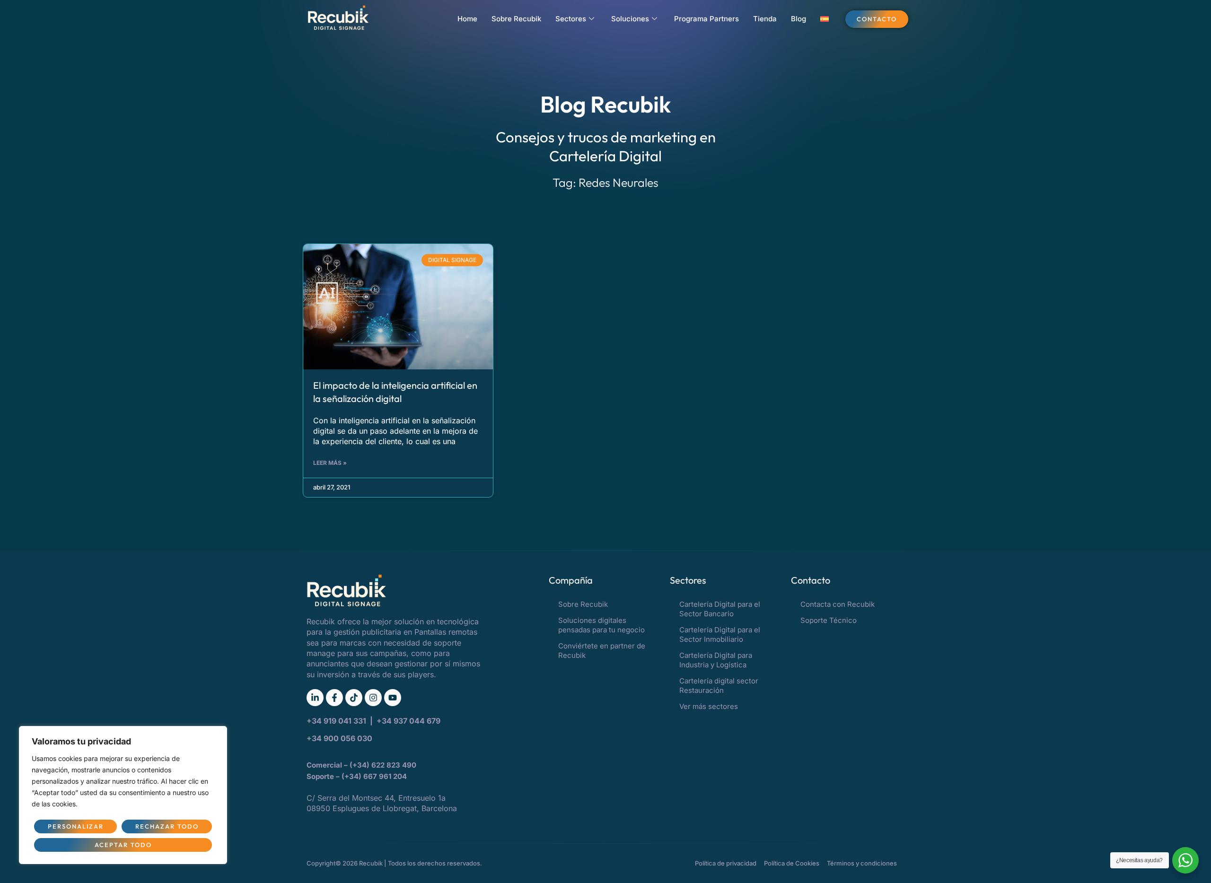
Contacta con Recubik (837, 604)
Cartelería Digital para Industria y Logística (715, 660)
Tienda (765, 18)
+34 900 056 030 (339, 738)
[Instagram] (373, 697)
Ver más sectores (708, 706)
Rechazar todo (167, 826)
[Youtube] (392, 697)
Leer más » (330, 462)
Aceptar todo (123, 844)
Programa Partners (706, 18)
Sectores (570, 18)
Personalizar (76, 826)
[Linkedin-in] (315, 697)
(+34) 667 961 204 (374, 776)
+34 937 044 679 (408, 721)
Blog (798, 18)
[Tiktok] (353, 697)
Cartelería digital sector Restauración (718, 685)
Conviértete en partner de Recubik (601, 650)
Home (467, 18)
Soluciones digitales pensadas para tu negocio (601, 625)
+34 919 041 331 (337, 721)
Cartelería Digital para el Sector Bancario (719, 609)
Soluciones (630, 18)
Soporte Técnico (828, 620)
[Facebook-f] (334, 697)
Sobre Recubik (516, 18)
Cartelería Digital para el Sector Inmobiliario (719, 634)
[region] (123, 795)
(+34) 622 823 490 (384, 765)
